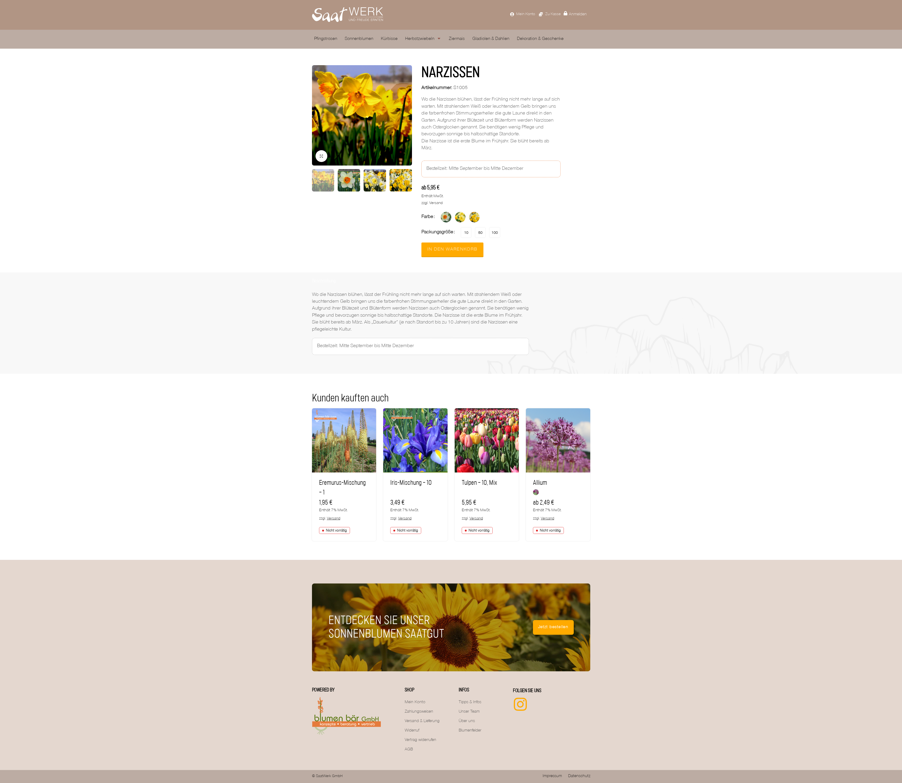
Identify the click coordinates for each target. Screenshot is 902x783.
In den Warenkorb (452, 249)
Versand (436, 203)
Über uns (467, 721)
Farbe (427, 217)
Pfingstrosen (325, 39)
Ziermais (457, 39)
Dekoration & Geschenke (540, 39)
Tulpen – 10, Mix (479, 482)
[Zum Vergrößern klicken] (321, 156)
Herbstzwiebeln (419, 39)
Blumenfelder (470, 731)
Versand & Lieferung (422, 721)
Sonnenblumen (359, 39)
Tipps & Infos (470, 702)
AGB (409, 750)
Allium (540, 482)
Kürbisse (389, 39)
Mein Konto (415, 702)
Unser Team (469, 712)
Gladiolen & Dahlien (490, 39)
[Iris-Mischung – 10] (415, 440)
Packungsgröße (437, 232)
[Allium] (558, 440)
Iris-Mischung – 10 (411, 482)
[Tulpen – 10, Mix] (487, 440)
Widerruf (412, 731)
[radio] (446, 217)
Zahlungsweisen (419, 712)
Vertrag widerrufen (420, 740)
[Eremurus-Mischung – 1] (344, 440)
